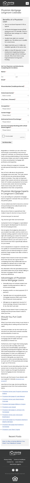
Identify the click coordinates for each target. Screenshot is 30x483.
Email (3, 80)
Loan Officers (19, 462)
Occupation (5, 106)
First (2, 77)
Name (3, 72)
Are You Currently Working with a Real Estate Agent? (14, 126)
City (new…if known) (8, 99)
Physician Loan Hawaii (9, 407)
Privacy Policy (8, 459)
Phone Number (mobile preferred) (13, 86)
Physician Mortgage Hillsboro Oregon (14, 404)
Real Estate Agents (15, 464)
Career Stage (6, 113)
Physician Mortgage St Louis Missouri (13, 396)
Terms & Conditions (19, 459)
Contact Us (10, 462)
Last (17, 77)
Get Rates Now (6, 142)
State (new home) (7, 93)
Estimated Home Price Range (11, 119)
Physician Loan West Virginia (11, 429)
